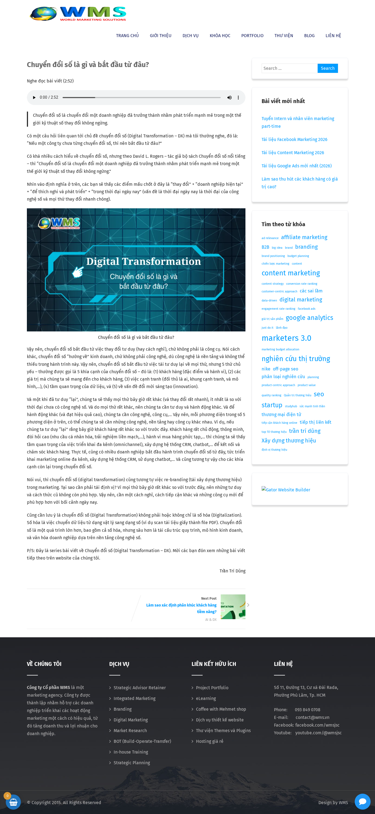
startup (272, 405)
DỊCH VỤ (191, 35)
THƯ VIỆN (284, 35)
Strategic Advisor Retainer (140, 687)
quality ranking (271, 395)
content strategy (273, 284)
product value (307, 385)
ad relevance (270, 238)
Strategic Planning (132, 762)
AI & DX (211, 620)
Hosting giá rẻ (209, 741)
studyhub (291, 406)
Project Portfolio (212, 687)
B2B (265, 247)
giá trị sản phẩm (272, 319)
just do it (267, 328)
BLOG (309, 35)
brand (289, 248)
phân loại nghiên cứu (283, 376)
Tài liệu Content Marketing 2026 (293, 152)
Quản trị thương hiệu (297, 395)
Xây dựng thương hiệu (289, 440)
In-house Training (131, 752)
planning (313, 377)
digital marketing (300, 299)
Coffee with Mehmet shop (221, 709)
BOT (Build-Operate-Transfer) (142, 741)
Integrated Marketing (134, 698)
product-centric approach (278, 385)
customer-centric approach (279, 291)
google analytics (309, 318)
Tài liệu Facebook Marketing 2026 (295, 139)
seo (319, 394)
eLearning (206, 698)
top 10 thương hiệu (274, 432)
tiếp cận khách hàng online (279, 423)
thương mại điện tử (281, 414)
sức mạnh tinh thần (312, 406)
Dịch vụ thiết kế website (220, 719)
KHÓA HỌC (220, 35)
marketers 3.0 (286, 338)
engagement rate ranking (278, 309)
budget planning (298, 256)
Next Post (181, 605)
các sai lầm (311, 291)
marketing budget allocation (280, 349)
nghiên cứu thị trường (296, 359)
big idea (277, 248)
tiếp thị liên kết (315, 422)
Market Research (130, 730)
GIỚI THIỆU (161, 35)
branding (306, 246)
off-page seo (285, 369)
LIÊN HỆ (333, 35)
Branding (122, 709)
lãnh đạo (281, 328)
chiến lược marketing (275, 263)
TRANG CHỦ (127, 35)
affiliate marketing (304, 237)
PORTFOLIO (252, 35)
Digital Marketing (131, 719)
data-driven (269, 300)
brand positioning (273, 256)
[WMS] (77, 13)
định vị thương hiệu (274, 450)
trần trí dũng (304, 431)
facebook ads (306, 309)
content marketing (291, 273)
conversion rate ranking (301, 284)
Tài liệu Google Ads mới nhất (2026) (297, 165)
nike (266, 369)
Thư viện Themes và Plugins (223, 730)
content (297, 263)
